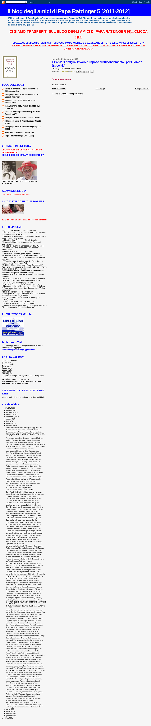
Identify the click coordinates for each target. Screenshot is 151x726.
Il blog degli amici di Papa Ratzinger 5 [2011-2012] (68, 11)
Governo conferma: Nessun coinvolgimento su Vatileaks (26, 444)
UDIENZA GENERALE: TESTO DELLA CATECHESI (24, 576)
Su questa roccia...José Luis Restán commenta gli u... (25, 666)
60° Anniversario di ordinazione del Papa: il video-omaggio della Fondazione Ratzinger (22, 262)
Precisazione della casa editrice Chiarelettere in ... (23, 470)
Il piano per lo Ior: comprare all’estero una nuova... (24, 627)
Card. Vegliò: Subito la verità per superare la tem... (24, 492)
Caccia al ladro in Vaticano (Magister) (19, 485)
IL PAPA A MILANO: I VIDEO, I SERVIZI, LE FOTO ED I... (26, 447)
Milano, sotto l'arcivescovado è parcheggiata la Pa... (24, 427)
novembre (10, 412)
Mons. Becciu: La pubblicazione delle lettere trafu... (24, 672)
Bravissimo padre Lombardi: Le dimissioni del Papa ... (25, 583)
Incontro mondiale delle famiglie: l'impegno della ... (23, 451)
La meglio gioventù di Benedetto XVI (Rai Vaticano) (23, 246)
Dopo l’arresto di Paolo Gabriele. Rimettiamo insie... (24, 591)
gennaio (9, 716)
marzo (8, 711)
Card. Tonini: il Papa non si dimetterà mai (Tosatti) (23, 453)
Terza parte (6, 366)
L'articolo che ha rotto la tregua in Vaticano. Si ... (23, 464)
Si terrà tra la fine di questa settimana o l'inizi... (22, 683)
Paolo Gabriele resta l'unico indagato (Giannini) (22, 653)
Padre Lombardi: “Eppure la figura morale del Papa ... (25, 548)
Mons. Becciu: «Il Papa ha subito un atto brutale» (23, 644)
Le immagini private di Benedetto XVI (18, 282)
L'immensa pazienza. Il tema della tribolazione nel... (24, 529)
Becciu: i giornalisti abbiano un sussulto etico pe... (23, 661)
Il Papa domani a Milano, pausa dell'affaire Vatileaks (24, 432)
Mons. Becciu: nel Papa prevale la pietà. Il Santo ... (24, 623)
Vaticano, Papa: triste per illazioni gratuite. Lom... (23, 572)
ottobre (9, 415)
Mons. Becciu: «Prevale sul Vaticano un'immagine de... (25, 612)
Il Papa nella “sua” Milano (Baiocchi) (18, 487)
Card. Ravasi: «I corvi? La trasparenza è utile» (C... (24, 507)
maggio (9, 425)
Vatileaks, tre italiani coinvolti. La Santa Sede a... (23, 646)
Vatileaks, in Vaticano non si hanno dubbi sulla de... (24, 707)
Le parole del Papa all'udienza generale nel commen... (25, 494)
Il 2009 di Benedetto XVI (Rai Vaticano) (18, 301)
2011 (7, 718)
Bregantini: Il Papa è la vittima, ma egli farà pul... (23, 537)
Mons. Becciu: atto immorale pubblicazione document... (25, 574)
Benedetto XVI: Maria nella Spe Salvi (18, 252)
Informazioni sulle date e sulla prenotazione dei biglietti (24, 397)
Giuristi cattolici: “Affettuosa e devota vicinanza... (23, 475)
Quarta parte (7, 368)
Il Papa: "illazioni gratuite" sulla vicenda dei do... (22, 578)
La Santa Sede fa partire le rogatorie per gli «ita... (23, 503)
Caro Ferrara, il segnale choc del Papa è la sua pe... (24, 625)
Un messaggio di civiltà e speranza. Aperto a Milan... (24, 552)
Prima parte (6, 362)
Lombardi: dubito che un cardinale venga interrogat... (24, 533)
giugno (9, 423)
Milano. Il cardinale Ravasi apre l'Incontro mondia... (24, 554)
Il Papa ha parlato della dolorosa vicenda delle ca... (24, 524)
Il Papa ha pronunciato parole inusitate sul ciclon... (23, 513)
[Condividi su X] (86, 71)
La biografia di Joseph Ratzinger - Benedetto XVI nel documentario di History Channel (23, 295)
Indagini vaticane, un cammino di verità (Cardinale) (24, 541)
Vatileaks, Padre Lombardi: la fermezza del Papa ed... (25, 565)
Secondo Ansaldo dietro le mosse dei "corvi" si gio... (24, 705)
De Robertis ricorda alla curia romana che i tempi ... (24, 522)
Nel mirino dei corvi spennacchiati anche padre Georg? (25, 636)
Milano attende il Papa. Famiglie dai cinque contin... (24, 459)
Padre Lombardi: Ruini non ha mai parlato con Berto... (25, 472)
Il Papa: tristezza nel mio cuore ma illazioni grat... (23, 557)
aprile (8, 709)
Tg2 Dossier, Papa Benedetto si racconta (19, 230)
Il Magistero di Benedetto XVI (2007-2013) (22, 117)
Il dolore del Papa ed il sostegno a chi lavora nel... (23, 462)
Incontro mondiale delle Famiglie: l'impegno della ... (24, 483)
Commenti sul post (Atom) (72, 94)
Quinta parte (7, 370)
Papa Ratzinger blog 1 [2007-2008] (19, 136)
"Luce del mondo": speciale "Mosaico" (18, 292)
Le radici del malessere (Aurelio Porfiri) (19, 490)
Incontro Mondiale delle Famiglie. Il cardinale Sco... (24, 702)
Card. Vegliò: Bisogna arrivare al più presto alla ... (23, 500)
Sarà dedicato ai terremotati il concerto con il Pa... (23, 442)
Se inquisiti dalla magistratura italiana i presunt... (23, 511)
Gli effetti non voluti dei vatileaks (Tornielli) (21, 481)
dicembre (9, 410)
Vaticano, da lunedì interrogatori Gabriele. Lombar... (24, 468)
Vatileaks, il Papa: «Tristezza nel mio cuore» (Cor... (24, 600)
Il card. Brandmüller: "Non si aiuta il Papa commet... (24, 638)
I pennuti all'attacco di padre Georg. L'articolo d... (23, 629)
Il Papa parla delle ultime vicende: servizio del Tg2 (23, 563)
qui (59, 68)
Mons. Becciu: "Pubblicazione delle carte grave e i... (24, 649)
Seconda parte (8, 364)
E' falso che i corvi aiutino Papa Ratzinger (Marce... (24, 531)
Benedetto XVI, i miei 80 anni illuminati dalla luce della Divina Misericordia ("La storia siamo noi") (24, 306)
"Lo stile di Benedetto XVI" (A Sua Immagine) (21, 284)
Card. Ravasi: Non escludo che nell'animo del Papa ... (25, 498)
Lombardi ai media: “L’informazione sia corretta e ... (24, 526)
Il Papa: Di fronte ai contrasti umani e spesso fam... (24, 567)
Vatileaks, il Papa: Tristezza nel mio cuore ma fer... (24, 595)
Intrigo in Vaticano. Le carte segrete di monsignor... (24, 440)
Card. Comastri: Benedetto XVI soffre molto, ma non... (25, 618)
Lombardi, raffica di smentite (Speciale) (20, 449)
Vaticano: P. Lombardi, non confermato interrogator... (24, 692)
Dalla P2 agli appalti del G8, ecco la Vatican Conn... (24, 516)
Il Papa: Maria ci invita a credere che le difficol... (23, 430)
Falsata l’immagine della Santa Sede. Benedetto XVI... (25, 559)
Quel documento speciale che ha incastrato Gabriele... (25, 655)
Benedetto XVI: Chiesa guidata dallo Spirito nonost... (24, 585)
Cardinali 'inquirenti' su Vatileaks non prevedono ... (23, 687)
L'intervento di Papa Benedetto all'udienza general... (24, 518)
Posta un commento (59, 84)
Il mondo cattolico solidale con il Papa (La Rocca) (23, 535)
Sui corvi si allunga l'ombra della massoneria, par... (24, 587)
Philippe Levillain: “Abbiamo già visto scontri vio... (23, 694)
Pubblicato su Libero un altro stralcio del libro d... (23, 631)
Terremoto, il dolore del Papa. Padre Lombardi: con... (24, 657)
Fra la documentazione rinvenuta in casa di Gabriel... (25, 438)
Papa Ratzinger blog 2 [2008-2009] (19, 132)
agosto (9, 419)
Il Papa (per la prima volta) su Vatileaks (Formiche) (24, 598)
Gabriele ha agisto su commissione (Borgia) (21, 520)
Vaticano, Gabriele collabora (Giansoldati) (20, 696)
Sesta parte (6, 372)
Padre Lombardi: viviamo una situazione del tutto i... (24, 651)
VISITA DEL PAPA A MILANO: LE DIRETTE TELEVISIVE (26, 670)
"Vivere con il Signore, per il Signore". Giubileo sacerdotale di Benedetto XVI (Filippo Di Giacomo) (22, 254)
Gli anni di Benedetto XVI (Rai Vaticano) (19, 303)
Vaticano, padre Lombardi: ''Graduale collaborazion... (24, 546)
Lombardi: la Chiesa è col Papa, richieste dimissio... (24, 550)
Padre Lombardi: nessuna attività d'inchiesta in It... (24, 466)
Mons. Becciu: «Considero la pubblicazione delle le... (24, 664)
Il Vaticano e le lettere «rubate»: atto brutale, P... (23, 616)
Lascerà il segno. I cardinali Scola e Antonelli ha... (23, 677)
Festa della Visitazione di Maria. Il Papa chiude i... (23, 479)
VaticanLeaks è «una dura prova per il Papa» (22, 689)
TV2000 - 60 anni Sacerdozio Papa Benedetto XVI (23, 265)
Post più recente (59, 88)
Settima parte (7, 374)
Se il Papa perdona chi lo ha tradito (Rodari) (21, 496)
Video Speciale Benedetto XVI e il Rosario (20, 240)
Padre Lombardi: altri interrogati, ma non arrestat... (24, 642)
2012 (7, 408)
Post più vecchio (142, 88)
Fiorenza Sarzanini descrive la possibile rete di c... (24, 633)
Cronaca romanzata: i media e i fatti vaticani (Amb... (24, 477)
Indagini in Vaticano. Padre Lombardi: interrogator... (24, 455)
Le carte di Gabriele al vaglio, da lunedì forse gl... (23, 457)
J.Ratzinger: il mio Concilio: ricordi (15, 379)
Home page (100, 88)
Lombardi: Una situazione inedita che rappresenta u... (25, 640)
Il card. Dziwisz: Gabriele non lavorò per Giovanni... (24, 589)
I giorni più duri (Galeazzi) (15, 544)
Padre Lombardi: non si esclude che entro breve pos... (25, 509)
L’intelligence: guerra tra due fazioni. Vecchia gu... (23, 505)
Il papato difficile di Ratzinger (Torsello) (19, 700)
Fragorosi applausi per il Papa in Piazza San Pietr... (24, 621)
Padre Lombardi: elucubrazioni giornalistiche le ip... (24, 570)
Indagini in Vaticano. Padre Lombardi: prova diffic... (24, 685)
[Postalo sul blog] (83, 71)
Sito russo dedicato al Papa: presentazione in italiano (24, 286)
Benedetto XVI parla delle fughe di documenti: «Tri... (24, 593)
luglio (8, 421)
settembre (10, 417)
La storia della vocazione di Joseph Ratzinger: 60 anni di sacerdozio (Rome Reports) (24, 268)
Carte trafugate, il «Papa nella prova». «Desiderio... (24, 679)
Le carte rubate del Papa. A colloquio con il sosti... (23, 681)
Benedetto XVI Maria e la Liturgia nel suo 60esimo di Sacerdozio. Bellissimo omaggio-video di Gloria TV (23, 279)
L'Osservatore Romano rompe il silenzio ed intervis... (25, 674)
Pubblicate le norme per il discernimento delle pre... (24, 698)
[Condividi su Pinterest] (92, 71)
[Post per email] (77, 71)
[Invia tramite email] (80, 71)
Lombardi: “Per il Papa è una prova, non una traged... (25, 668)
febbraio (9, 713)
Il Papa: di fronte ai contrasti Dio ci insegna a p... (23, 539)
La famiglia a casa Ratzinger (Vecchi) (19, 561)
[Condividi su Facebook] (89, 71)
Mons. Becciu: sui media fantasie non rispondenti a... (24, 610)
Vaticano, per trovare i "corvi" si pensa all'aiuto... (23, 580)
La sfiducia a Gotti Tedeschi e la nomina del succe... (24, 614)
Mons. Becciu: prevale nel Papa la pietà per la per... (24, 659)
